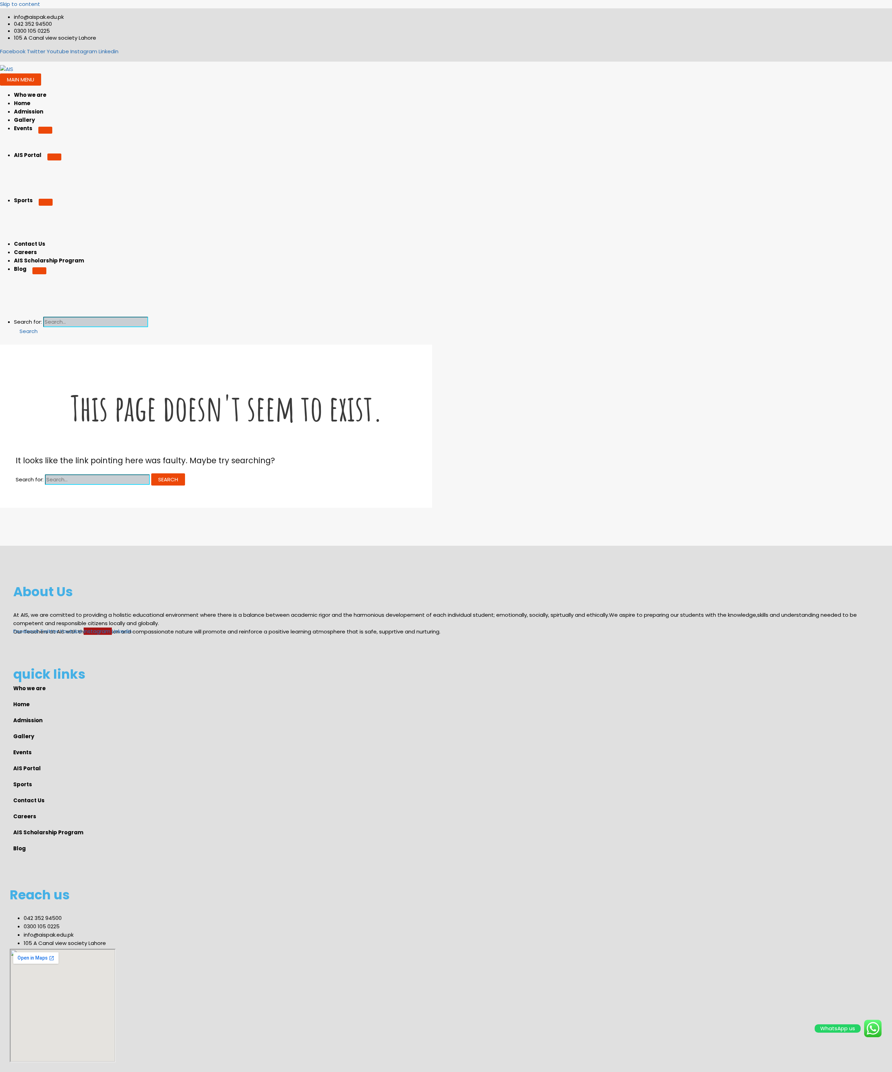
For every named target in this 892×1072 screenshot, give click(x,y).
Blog (20, 269)
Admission (28, 111)
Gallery (24, 120)
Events (23, 128)
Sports (23, 200)
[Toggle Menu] (45, 130)
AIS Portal (27, 155)
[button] (26, 331)
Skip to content (20, 4)
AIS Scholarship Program (49, 260)
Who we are (30, 94)
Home (22, 103)
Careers (25, 252)
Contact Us (29, 243)
